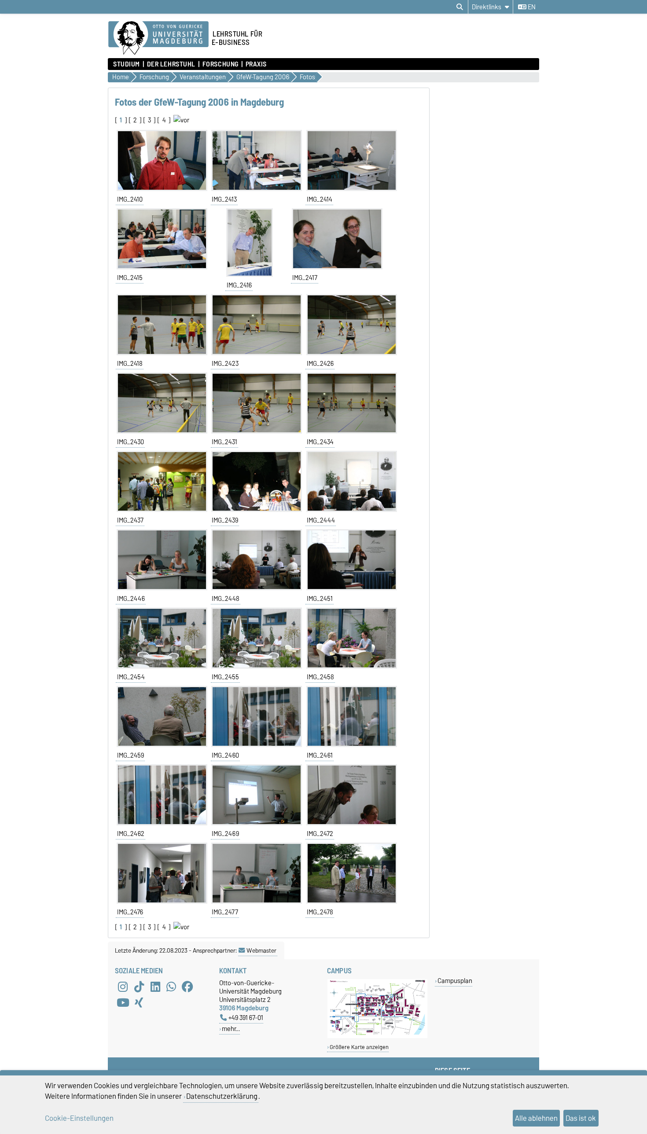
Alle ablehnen (536, 1118)
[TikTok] (139, 986)
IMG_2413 (224, 199)
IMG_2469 (225, 833)
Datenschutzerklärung (221, 1096)
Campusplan (454, 980)
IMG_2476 (130, 912)
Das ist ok (581, 1118)
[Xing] (139, 1002)
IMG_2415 (130, 277)
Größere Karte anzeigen (359, 1047)
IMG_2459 (130, 755)
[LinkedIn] (155, 986)
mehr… (231, 1028)
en (531, 7)
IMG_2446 (131, 598)
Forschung (220, 64)
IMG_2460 (225, 755)
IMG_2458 (320, 677)
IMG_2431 (224, 442)
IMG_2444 (321, 520)
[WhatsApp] (171, 986)
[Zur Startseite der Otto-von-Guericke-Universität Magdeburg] (158, 38)
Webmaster (261, 950)
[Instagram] (123, 986)
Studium (126, 64)
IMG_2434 (320, 442)
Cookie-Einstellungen (79, 1118)
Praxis (256, 64)
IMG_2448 (225, 598)
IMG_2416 (239, 285)
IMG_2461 (320, 755)
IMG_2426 (320, 363)
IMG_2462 (130, 833)
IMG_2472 (320, 833)
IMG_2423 (225, 363)
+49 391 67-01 (245, 1017)
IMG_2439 (225, 520)
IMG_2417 (304, 277)
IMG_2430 (130, 442)
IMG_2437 (130, 520)
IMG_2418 (130, 363)
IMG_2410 (130, 199)
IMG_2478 (320, 912)
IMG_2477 (225, 912)
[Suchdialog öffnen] (460, 7)
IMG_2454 (131, 677)
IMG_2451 (320, 598)
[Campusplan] (377, 1036)
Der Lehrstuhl (171, 64)
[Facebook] (187, 986)
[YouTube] (123, 1002)
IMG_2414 (319, 199)
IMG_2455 (225, 677)
